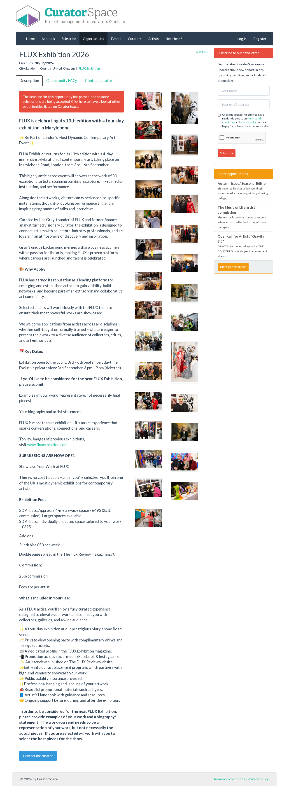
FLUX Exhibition (89, 68)
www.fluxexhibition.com (47, 444)
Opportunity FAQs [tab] (62, 80)
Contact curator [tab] (98, 80)
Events (116, 39)
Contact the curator (38, 756)
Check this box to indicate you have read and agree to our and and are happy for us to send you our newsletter (246, 120)
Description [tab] (29, 80)
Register (259, 39)
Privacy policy (258, 779)
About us (48, 39)
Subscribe (69, 39)
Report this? (202, 52)
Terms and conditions (229, 779)
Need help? (173, 39)
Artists (153, 39)
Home (30, 39)
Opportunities (93, 39)
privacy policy (248, 122)
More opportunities (233, 267)
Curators (135, 39)
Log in (242, 39)
